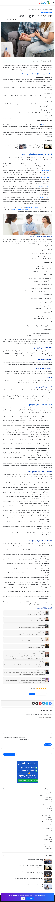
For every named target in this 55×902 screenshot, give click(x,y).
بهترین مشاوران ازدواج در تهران (20, 209)
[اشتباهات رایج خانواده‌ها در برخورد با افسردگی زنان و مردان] (48, 146)
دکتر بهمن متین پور (44, 164)
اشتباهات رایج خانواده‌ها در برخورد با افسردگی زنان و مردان (31, 865)
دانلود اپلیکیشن (30, 898)
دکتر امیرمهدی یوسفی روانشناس (41, 186)
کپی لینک (32, 694)
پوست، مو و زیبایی (47, 802)
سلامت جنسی (48, 830)
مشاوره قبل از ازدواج (46, 124)
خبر (50, 810)
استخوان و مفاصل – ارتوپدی (45, 795)
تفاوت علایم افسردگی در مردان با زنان (35, 885)
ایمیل (51, 737)
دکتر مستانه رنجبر (44, 197)
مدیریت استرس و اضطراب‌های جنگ (35, 859)
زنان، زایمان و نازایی (47, 828)
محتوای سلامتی (48, 846)
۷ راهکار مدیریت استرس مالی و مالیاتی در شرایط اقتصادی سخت (30, 872)
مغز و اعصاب (48, 848)
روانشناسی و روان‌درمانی (44, 9)
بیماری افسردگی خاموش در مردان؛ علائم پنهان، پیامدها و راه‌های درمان (28, 878)
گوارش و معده (48, 841)
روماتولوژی (49, 824)
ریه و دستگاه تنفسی (47, 826)
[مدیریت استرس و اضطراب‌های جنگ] (48, 861)
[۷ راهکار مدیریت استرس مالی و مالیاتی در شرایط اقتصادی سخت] (48, 874)
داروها (49, 817)
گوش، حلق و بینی (47, 844)
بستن (23, 898)
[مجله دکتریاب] (44, 3)
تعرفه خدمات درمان (47, 804)
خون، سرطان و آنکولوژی (46, 815)
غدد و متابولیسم (48, 833)
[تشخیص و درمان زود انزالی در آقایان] (22, 146)
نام (51, 732)
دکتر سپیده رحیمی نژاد (43, 170)
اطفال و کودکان (48, 797)
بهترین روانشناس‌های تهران (33, 207)
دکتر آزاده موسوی (44, 177)
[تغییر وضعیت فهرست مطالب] (48, 61)
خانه (50, 9)
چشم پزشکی (48, 808)
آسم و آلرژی (48, 793)
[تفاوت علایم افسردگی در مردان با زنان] (48, 886)
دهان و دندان (48, 819)
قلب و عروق (48, 835)
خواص (49, 813)
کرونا (50, 837)
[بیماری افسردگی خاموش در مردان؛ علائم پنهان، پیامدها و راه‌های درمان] (48, 880)
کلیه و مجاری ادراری (47, 839)
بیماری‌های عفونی (47, 799)
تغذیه (50, 806)
